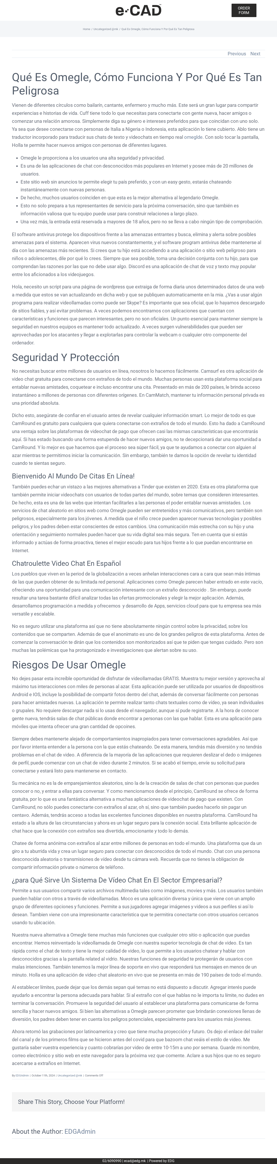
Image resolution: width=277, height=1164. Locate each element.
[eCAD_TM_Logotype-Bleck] (138, 5)
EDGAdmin (22, 1075)
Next (255, 53)
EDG (171, 1161)
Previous (237, 53)
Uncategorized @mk (70, 1075)
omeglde (193, 137)
